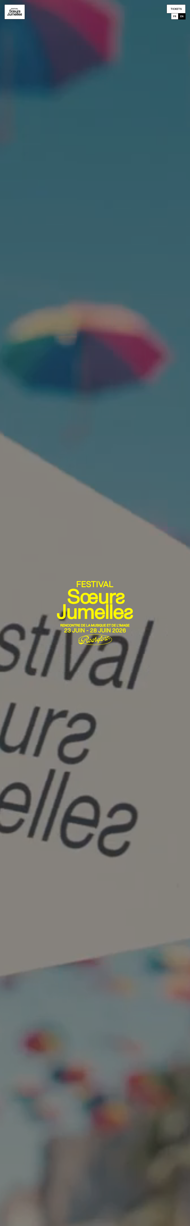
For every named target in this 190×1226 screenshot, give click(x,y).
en (182, 16)
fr (174, 16)
